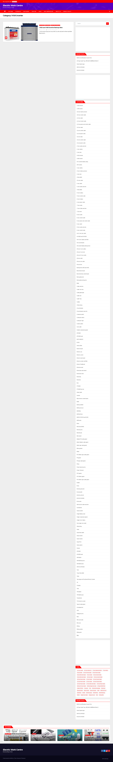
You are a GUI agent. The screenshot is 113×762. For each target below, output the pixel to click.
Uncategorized (80, 607)
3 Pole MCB (79, 177)
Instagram (26, 11)
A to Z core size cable (81, 233)
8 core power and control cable (83, 220)
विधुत (78, 635)
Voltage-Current (92, 694)
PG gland (79, 457)
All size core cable (81, 261)
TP (77, 582)
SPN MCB (79, 557)
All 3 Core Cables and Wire (82, 239)
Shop (40, 11)
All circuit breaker (80, 242)
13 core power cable (81, 142)
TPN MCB (79, 591)
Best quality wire (80, 277)
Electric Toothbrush (81, 364)
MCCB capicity (89, 692)
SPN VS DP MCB (80, 67)
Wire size (79, 622)
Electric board (80, 348)
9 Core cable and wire (81, 227)
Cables (78, 301)
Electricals (103, 688)
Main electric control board (82, 398)
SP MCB (78, 551)
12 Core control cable (97, 681)
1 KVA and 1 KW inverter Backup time (51, 27)
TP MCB (78, 585)
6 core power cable (81, 202)
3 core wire (79, 174)
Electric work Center (52, 29)
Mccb (78, 423)
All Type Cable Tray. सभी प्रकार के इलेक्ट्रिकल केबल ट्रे (87, 60)
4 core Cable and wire (81, 186)
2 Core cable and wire (81, 146)
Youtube (10, 11)
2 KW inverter (80, 158)
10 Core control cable (81, 114)
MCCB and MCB (80, 426)
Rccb (78, 485)
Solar (78, 529)
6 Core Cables (80, 199)
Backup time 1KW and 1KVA (55, 25)
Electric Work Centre (13, 5)
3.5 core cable (80, 180)
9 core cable (79, 224)
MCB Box (79, 411)
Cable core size (80, 289)
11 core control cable (97, 679)
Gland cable (79, 392)
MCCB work (79, 432)
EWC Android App (48, 11)
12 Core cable (80, 127)
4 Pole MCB (79, 189)
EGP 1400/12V (80, 339)
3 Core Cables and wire (82, 171)
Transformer (79, 598)
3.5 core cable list (87, 670)
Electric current (80, 354)
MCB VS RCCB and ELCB (82, 417)
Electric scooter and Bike (82, 361)
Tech (78, 569)
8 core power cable (96, 672)
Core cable (79, 326)
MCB (78, 401)
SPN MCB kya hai (81, 560)
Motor (78, 451)
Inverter (78, 395)
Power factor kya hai (81, 467)
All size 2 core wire (81, 252)
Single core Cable (84, 694)
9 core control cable (81, 230)
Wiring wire (79, 632)
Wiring (78, 626)
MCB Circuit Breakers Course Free (84, 57)
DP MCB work (80, 336)
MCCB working (102, 692)
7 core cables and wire (97, 670)
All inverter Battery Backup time (83, 245)
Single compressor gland (82, 516)
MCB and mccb (80, 407)
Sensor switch (80, 510)
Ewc (78, 382)
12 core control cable (81, 130)
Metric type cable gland (82, 445)
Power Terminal (80, 470)
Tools (78, 576)
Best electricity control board (83, 273)
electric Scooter (93, 690)
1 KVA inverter (42, 25)
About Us (58, 11)
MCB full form (80, 414)
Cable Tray (79, 298)
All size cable (80, 258)
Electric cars (79, 351)
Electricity (79, 376)
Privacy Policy (67, 11)
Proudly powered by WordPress (8, 758)
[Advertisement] (93, 39)
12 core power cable (81, 133)
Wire (78, 616)
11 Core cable (80, 118)
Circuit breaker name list (82, 311)
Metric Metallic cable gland (82, 442)
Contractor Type (80, 320)
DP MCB (79, 333)
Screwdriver (79, 507)
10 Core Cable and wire (82, 111)
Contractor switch (80, 317)
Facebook (18, 11)
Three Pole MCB (80, 573)
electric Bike (79, 345)
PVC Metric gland (80, 476)
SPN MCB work (80, 563)
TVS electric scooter (81, 601)
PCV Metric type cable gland (83, 454)
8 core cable (79, 672)
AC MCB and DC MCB (81, 236)
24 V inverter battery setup (82, 161)
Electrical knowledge (96, 688)
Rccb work (79, 501)
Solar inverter (80, 535)
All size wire (79, 264)
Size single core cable (81, 523)
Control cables (80, 323)
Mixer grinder (79, 448)
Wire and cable (80, 619)
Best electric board (81, 270)
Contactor (86, 688)
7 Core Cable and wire (81, 208)
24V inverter (79, 164)
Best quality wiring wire (82, 280)
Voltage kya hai (80, 613)
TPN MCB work (80, 594)
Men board (79, 435)
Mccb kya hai (79, 429)
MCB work (79, 420)
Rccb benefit (79, 492)
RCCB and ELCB (80, 488)
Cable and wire (80, 286)
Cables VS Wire (80, 688)
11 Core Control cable (81, 121)
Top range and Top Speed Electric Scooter (86, 579)
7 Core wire (79, 211)
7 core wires (105, 670)
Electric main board (81, 358)
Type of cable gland (81, 604)
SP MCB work (80, 554)
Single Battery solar (81, 513)
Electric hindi (86, 690)
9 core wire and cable (81, 677)
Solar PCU (79, 541)
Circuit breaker (80, 308)
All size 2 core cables (81, 248)
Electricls (79, 379)
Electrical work (80, 367)
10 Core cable (89, 677)
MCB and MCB (80, 404)
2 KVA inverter (80, 155)
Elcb (90, 688)
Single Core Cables (81, 520)
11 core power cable (81, 681)
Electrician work (80, 373)
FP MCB (78, 386)
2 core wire (79, 152)
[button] (109, 11)
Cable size (79, 295)
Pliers (78, 464)
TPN (78, 588)
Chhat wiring (79, 305)
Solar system (79, 545)
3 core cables (80, 167)
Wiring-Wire (101, 694)
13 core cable (80, 136)
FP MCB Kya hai (80, 389)
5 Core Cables (80, 192)
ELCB (78, 342)
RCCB (78, 694)
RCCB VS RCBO (80, 70)
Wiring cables (80, 629)
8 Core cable (79, 214)
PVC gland (79, 473)
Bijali (78, 283)
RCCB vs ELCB (80, 495)
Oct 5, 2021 (42, 29)
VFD (78, 610)
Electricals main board (81, 370)
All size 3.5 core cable (81, 255)
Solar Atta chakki (80, 532)
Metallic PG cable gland (82, 439)
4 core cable (79, 183)
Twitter (34, 11)
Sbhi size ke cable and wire (83, 504)
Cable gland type (80, 292)
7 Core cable (79, 205)
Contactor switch (80, 314)
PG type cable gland (81, 460)
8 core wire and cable (81, 674)
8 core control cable (81, 217)
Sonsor (78, 548)
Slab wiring (79, 526)
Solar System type (81, 64)
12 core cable (89, 681)
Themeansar (23, 758)
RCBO (78, 482)
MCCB (84, 692)
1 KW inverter (47, 25)
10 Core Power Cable (81, 679)
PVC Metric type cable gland (83, 479)
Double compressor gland (82, 329)
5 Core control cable (81, 195)
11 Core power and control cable (84, 124)
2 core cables (80, 149)
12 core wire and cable (91, 683)
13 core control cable (81, 139)
